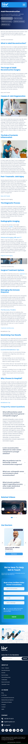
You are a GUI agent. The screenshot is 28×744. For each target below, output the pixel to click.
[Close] (25, 728)
